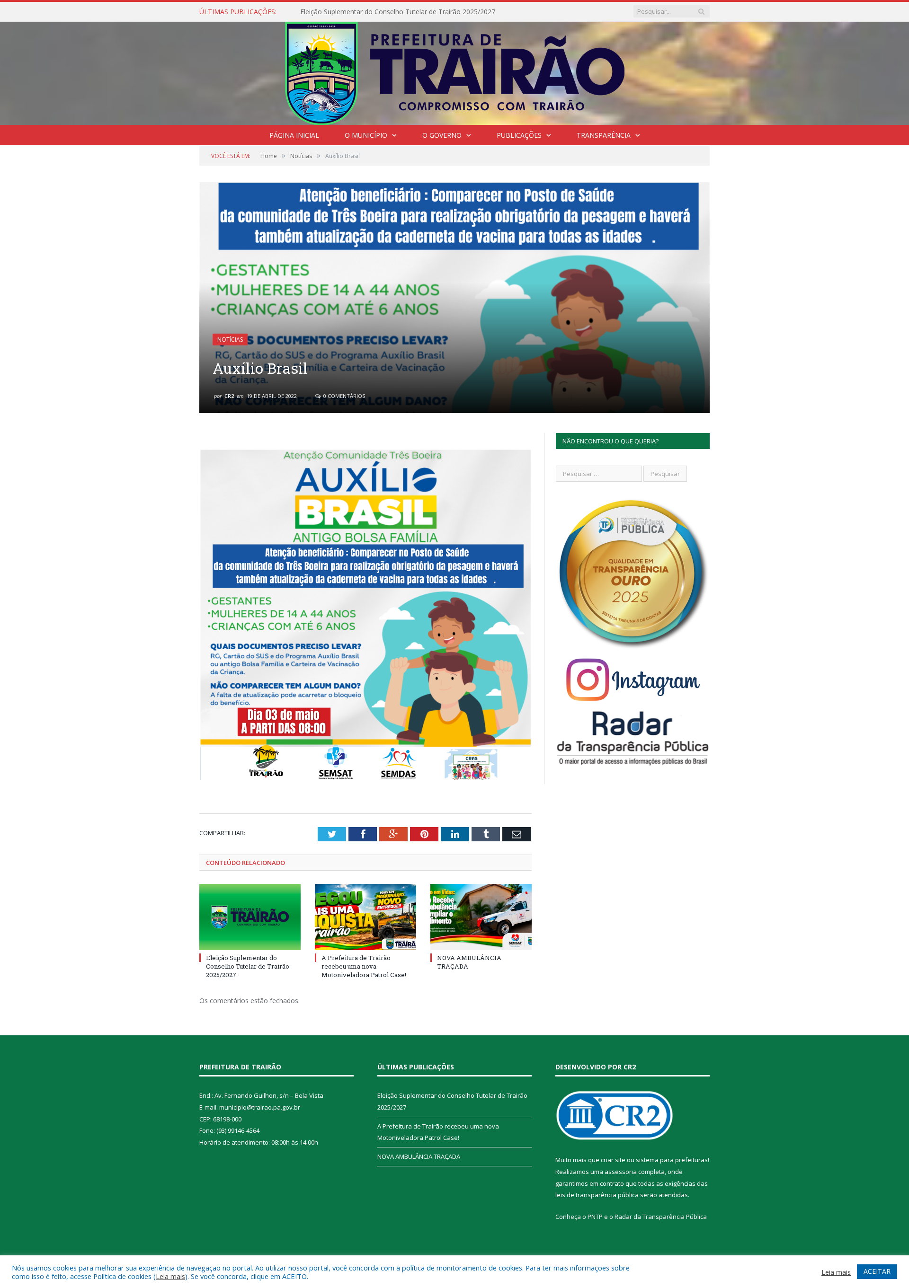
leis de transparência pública (597, 1195)
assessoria (621, 1171)
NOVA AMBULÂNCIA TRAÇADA (418, 1156)
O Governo (442, 135)
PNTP (595, 1216)
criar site (613, 1160)
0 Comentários (343, 395)
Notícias (230, 339)
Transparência (604, 135)
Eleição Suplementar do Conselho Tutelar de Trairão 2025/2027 (247, 966)
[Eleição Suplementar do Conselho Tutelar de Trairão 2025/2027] (250, 917)
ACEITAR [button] (877, 1271)
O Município (366, 135)
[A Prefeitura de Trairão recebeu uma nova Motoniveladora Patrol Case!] (365, 917)
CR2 (229, 395)
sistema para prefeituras (672, 1160)
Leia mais (170, 1276)
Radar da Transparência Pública (661, 1216)
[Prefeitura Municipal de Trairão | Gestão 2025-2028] (454, 71)
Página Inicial (294, 135)
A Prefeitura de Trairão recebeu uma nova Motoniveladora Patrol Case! (409, 12)
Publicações (519, 135)
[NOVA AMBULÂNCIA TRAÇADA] (481, 917)
